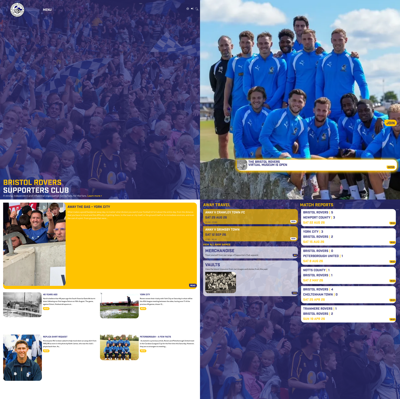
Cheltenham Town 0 (320, 295)
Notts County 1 (316, 270)
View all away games (216, 245)
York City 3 (313, 232)
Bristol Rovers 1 (317, 275)
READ (192, 285)
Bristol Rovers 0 (318, 251)
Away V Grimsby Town (222, 230)
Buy (295, 255)
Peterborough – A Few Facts (155, 337)
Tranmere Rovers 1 (320, 309)
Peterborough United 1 (323, 256)
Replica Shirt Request (55, 337)
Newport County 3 (319, 218)
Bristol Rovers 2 (318, 237)
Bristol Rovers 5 (318, 212)
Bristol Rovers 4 (318, 289)
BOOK (293, 222)
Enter (391, 167)
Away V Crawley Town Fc (225, 212)
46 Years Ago (50, 294)
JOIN (390, 123)
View (295, 293)
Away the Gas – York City (89, 207)
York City (145, 294)
